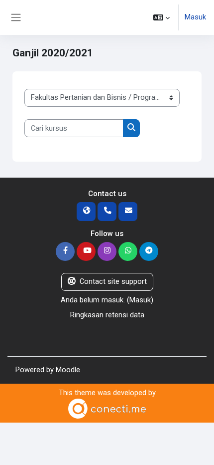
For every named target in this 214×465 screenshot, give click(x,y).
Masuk (195, 16)
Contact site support (113, 281)
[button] (161, 17)
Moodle (68, 369)
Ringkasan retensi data (107, 314)
